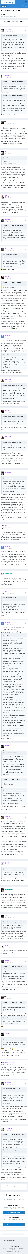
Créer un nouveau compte (14, 1212)
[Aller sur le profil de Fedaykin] (2, 220)
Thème (16, 1246)
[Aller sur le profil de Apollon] (2, 817)
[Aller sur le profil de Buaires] (2, 336)
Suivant (22, 21)
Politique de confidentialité (9, 1248)
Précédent (7, 21)
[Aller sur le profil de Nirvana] (2, 76)
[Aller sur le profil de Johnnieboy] (2, 574)
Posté (9, 31)
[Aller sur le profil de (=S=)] (2, 864)
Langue (10, 1246)
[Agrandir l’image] (2, 269)
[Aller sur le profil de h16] (2, 122)
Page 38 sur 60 (15, 22)
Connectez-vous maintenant (14, 1224)
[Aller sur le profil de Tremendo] (2, 30)
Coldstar (5, 14)
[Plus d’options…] (25, 31)
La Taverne (14, 16)
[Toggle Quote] (3, 35)
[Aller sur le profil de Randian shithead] (2, 249)
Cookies (14, 1249)
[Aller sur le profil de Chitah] (2, 746)
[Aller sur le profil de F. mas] (2, 946)
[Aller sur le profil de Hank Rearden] (2, 1063)
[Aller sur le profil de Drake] (2, 277)
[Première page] (2, 22)
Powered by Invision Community (14, 1251)
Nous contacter (21, 1248)
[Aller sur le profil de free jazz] (2, 473)
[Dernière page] (26, 22)
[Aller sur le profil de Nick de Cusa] (2, 890)
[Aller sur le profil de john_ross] (2, 196)
